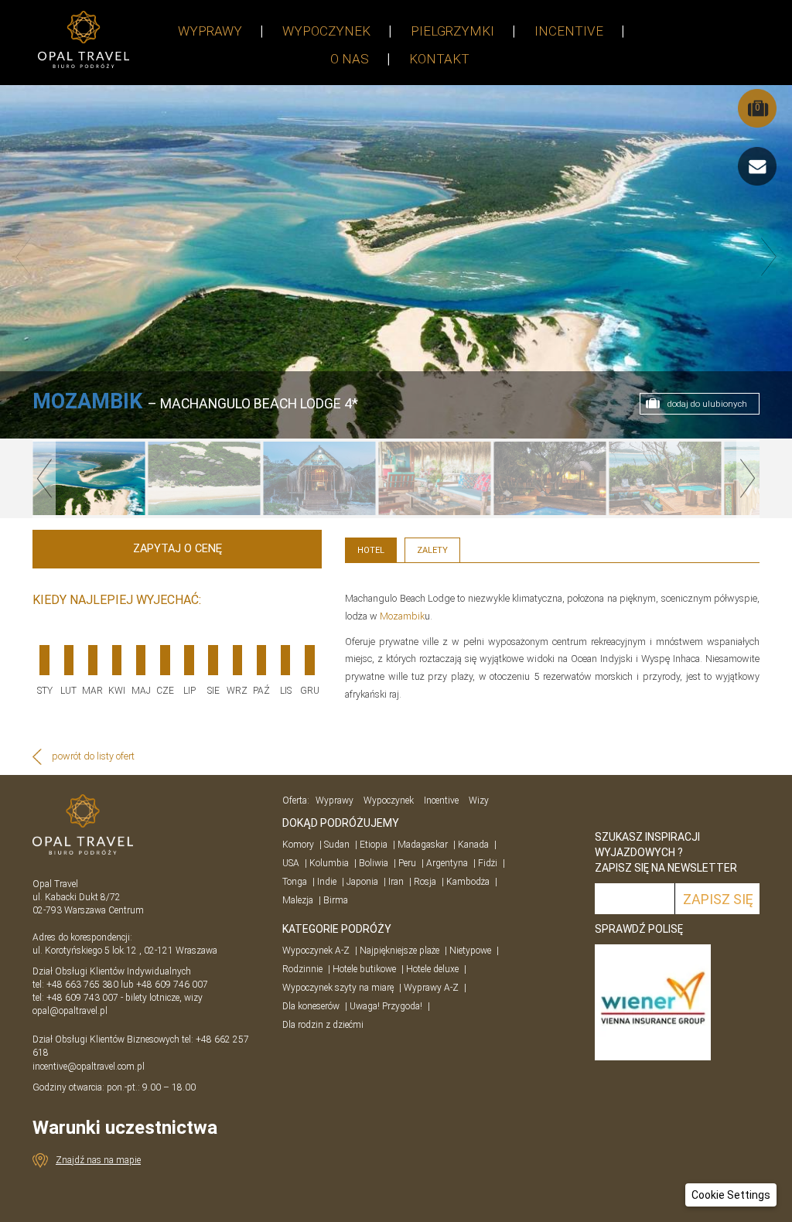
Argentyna (447, 863)
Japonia (362, 881)
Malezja (297, 900)
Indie (326, 881)
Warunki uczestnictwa (124, 1127)
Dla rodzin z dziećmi (323, 1024)
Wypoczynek (389, 800)
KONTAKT (439, 59)
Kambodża (468, 881)
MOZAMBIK (87, 401)
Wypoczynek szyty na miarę (338, 987)
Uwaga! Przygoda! (386, 1006)
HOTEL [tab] (370, 550)
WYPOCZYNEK (326, 31)
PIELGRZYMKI (452, 31)
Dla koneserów (311, 1006)
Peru (407, 863)
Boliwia (373, 863)
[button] (731, 1195)
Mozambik (402, 616)
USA (290, 863)
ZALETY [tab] (432, 550)
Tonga (294, 881)
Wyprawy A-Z (431, 987)
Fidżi (487, 863)
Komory (298, 844)
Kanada (473, 844)
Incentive (441, 800)
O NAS (349, 59)
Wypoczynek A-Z (316, 950)
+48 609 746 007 (172, 984)
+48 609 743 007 (82, 997)
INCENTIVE (568, 31)
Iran (396, 881)
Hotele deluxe (432, 969)
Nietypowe (470, 950)
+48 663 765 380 (82, 984)
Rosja (425, 881)
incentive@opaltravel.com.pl (88, 1066)
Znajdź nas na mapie (98, 1160)
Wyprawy (334, 800)
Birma (335, 900)
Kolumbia (329, 863)
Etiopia (373, 844)
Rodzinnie (302, 969)
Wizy (479, 800)
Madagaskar (423, 844)
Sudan (337, 844)
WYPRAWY (210, 31)
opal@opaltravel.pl (70, 1010)
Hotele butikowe (364, 969)
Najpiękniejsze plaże (399, 950)
